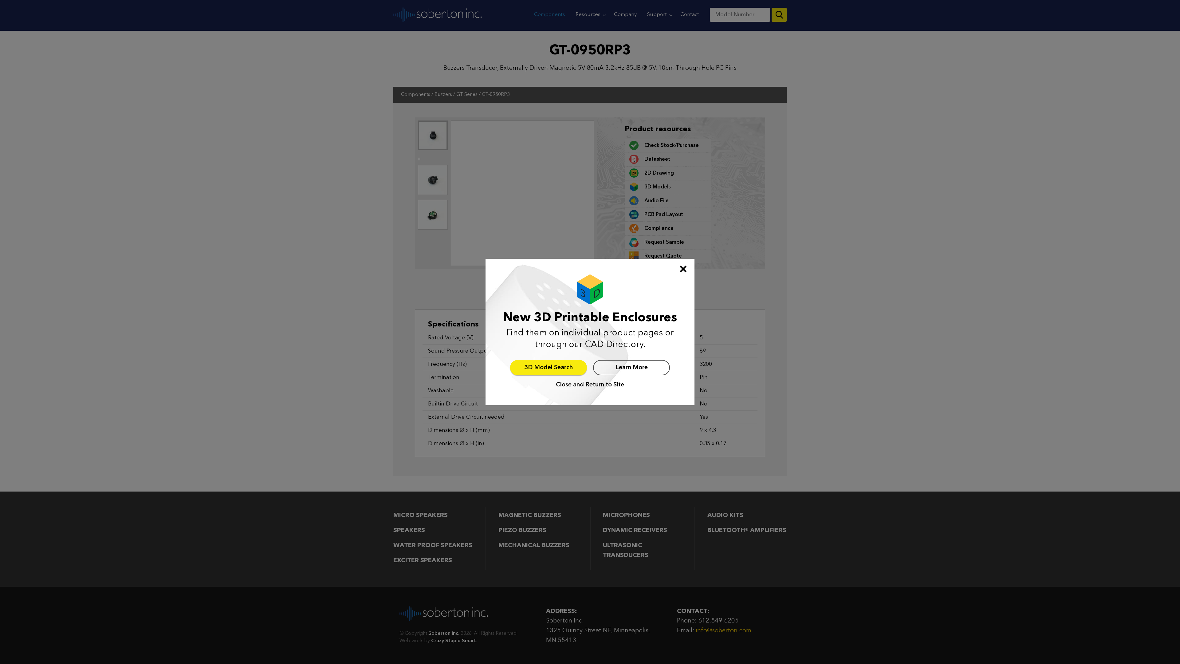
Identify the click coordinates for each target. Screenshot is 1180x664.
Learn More (632, 368)
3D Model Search (548, 368)
